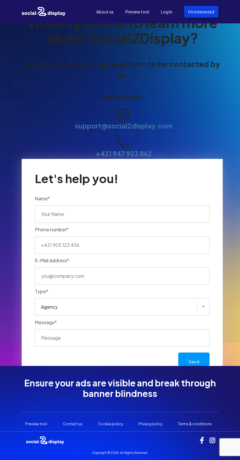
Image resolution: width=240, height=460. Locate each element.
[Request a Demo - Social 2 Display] (44, 11)
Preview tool (137, 11)
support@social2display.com (123, 125)
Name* (42, 198)
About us (105, 11)
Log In (166, 11)
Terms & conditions (195, 424)
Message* (46, 322)
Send (193, 361)
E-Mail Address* (52, 260)
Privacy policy (150, 424)
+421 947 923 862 (124, 153)
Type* (41, 291)
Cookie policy (110, 424)
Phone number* (51, 229)
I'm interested (201, 11)
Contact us (73, 424)
